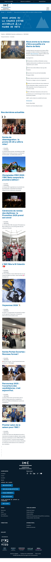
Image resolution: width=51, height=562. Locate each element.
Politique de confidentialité (27, 553)
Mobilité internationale (30, 527)
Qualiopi (3, 532)
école (2, 507)
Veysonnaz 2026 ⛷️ (11, 305)
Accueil (2, 12)
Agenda (2, 480)
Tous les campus (31, 507)
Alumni (2, 512)
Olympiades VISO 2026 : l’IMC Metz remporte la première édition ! (13, 177)
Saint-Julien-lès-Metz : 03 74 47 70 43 (10, 489)
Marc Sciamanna (34, 53)
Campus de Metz (29, 514)
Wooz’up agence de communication (29, 555)
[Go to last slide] (2, 117)
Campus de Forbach (30, 510)
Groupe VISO (3, 514)
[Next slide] (4, 117)
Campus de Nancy (30, 512)
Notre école (3, 510)
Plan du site (38, 553)
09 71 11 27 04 (6, 503)
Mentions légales (14, 553)
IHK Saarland (29, 100)
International (30, 522)
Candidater (3, 473)
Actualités (9, 12)
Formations (4, 522)
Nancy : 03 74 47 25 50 (7, 496)
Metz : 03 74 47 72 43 (7, 485)
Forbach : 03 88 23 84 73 (8, 492)
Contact (2, 475)
